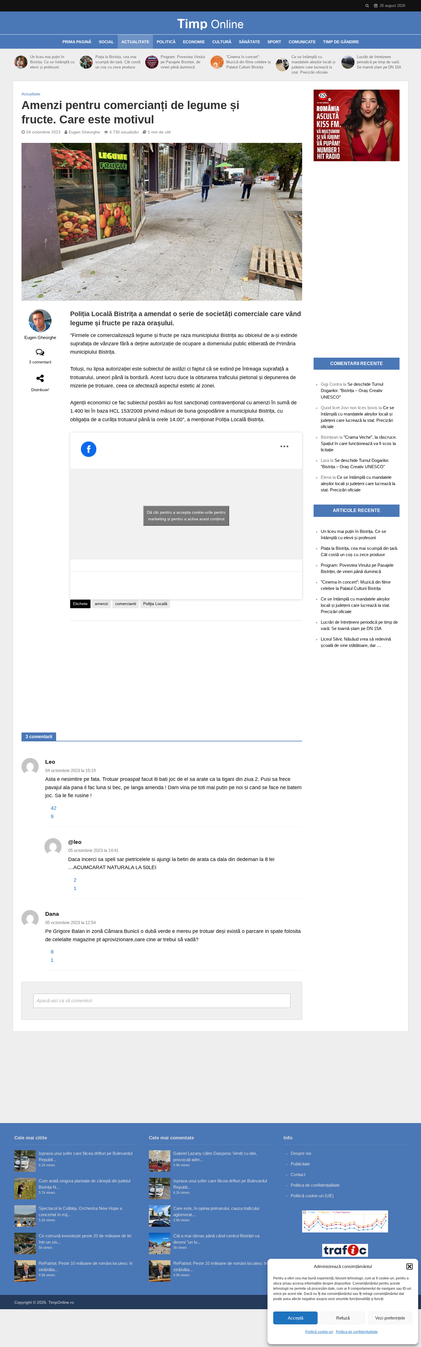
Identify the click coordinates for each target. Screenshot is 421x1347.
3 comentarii (40, 362)
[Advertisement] (186, 671)
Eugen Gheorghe (84, 132)
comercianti (125, 603)
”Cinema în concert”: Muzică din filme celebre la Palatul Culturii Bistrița (248, 62)
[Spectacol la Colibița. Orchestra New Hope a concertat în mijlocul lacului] (25, 1216)
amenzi (101, 603)
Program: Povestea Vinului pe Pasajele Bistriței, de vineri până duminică (183, 62)
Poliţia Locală (155, 603)
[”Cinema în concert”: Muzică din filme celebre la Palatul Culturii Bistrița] (216, 62)
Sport (274, 42)
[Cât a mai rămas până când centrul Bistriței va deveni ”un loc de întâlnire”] (159, 1243)
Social (106, 42)
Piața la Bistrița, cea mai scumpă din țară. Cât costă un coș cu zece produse (117, 62)
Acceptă (295, 1318)
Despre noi (301, 1153)
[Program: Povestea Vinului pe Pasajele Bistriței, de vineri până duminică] (151, 62)
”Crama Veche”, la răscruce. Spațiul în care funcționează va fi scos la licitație (359, 443)
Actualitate (135, 42)
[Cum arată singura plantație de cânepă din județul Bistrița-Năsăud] (25, 1188)
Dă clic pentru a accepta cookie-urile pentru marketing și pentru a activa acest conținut (186, 515)
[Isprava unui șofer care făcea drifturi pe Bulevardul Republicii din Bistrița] (25, 1161)
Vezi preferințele (390, 1318)
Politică (166, 42)
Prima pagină (76, 42)
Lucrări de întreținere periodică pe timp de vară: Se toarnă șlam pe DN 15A (379, 62)
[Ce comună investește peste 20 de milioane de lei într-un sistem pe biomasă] (25, 1243)
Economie (194, 42)
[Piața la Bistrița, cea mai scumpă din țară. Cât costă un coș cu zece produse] (86, 62)
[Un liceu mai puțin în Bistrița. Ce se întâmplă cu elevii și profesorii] (20, 62)
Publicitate (300, 1163)
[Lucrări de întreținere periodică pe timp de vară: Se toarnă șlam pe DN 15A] (347, 62)
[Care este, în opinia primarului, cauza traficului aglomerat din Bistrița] (159, 1216)
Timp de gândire (341, 42)
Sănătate (249, 42)
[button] (409, 1266)
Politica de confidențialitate (357, 1332)
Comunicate (302, 42)
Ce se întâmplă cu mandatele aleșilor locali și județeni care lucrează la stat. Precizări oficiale (313, 64)
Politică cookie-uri (319, 1332)
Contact (298, 1174)
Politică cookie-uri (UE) (312, 1195)
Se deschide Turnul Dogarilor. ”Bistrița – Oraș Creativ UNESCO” (352, 390)
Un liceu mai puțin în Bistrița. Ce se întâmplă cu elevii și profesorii (52, 62)
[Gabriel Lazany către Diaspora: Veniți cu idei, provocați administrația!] (159, 1161)
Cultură (221, 42)
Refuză (343, 1318)
